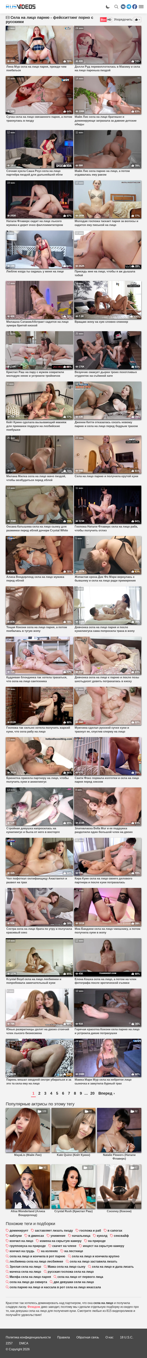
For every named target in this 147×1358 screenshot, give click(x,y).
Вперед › (106, 1093)
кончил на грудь (22, 1251)
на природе (97, 1241)
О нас (109, 1337)
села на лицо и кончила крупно (95, 1256)
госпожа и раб (90, 1230)
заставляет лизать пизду (54, 1230)
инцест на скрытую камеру (103, 1246)
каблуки (16, 1235)
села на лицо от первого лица (80, 1276)
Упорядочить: (123, 19)
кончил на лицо (21, 1241)
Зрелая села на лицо (25, 1266)
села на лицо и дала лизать (113, 1266)
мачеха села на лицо (25, 1271)
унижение (58, 1235)
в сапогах (115, 1230)
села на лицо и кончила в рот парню (37, 1256)
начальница (81, 1235)
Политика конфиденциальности (28, 1337)
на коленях (49, 1251)
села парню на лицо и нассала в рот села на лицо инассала (55, 1287)
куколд (102, 1235)
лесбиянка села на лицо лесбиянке (36, 1261)
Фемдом (33, 1306)
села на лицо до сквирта (28, 1282)
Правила (63, 1337)
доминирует (19, 1230)
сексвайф (121, 1235)
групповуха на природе (28, 1246)
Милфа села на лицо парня (30, 1276)
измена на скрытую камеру (61, 1241)
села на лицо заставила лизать (93, 1261)
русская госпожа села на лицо (71, 1271)
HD (109, 19)
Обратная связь (87, 1337)
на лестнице (73, 1251)
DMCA (23, 1343)
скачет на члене (64, 1246)
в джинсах (36, 1235)
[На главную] (19, 6)
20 (92, 1093)
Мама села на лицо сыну (66, 1266)
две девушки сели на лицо (74, 1282)
